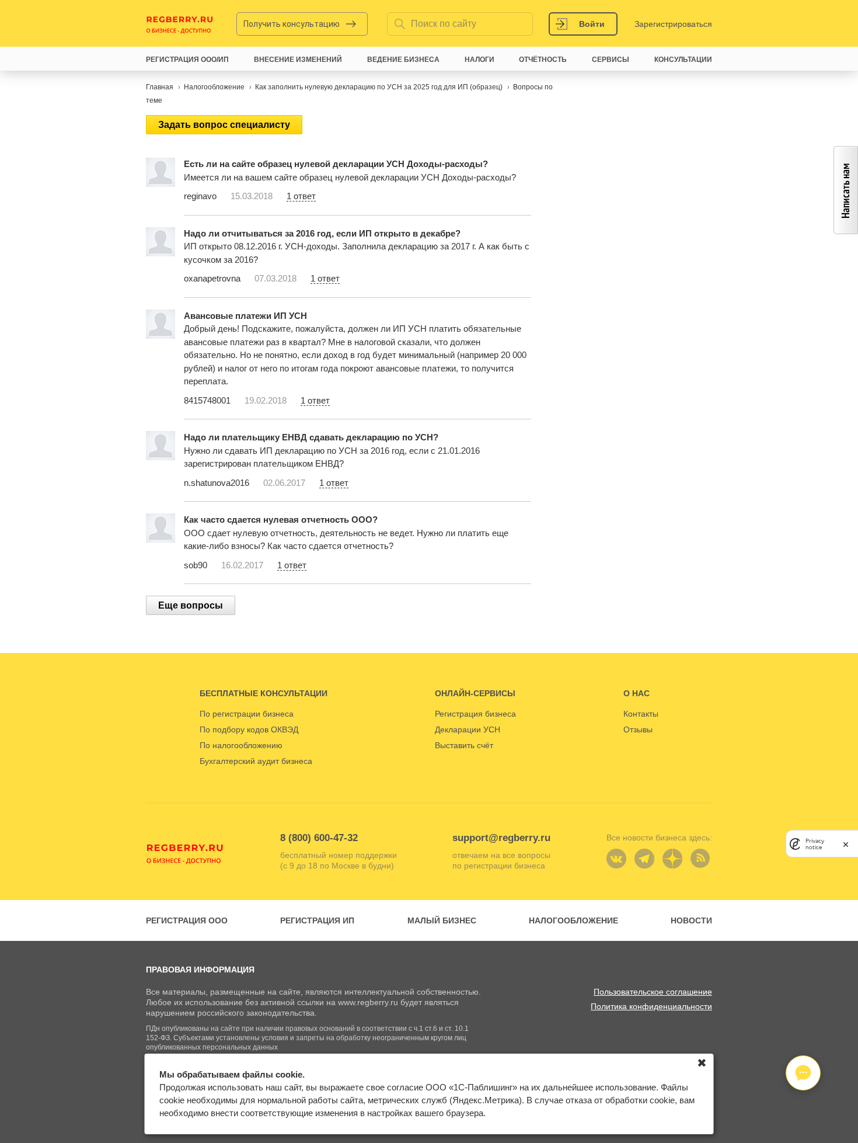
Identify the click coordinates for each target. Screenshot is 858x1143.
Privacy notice (814, 843)
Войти (592, 24)
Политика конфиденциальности (651, 1006)
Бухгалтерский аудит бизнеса (256, 761)
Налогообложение (573, 920)
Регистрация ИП (317, 920)
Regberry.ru (180, 24)
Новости (691, 920)
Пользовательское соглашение (653, 991)
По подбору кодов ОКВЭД (249, 729)
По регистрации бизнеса (247, 713)
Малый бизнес (441, 920)
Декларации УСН (467, 729)
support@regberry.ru (501, 837)
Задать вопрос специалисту (224, 125)
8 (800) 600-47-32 (319, 837)
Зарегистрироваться (673, 24)
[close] (845, 843)
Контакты (640, 713)
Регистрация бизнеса (475, 713)
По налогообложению (241, 745)
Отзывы (638, 729)
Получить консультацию (291, 24)
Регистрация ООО (187, 920)
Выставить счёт (464, 745)
